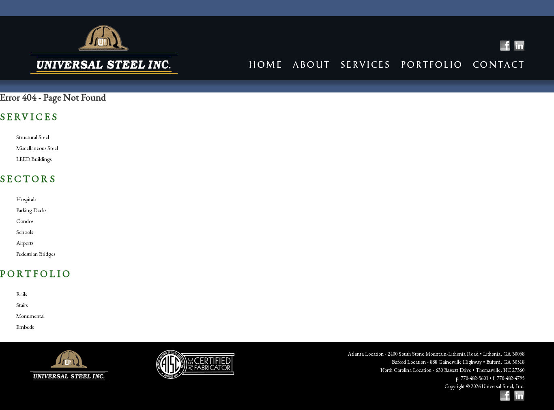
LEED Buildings (34, 159)
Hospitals (26, 199)
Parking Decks (31, 210)
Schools (24, 232)
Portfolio (431, 64)
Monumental (30, 316)
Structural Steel (32, 137)
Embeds (25, 327)
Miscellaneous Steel (37, 148)
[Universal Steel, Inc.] (104, 49)
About (311, 64)
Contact (498, 64)
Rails (21, 294)
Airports (24, 243)
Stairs (22, 305)
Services (365, 64)
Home (265, 64)
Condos (24, 221)
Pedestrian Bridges (35, 254)
